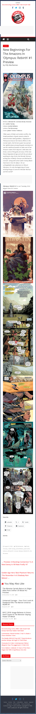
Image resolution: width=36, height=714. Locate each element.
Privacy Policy (16, 704)
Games (26, 702)
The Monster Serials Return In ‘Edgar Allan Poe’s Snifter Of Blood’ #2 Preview (17, 590)
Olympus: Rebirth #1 (23, 551)
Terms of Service (25, 704)
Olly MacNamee (19, 546)
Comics (6, 46)
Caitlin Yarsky (11, 549)
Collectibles (20, 702)
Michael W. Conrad (13, 551)
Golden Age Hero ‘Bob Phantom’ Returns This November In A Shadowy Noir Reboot (18, 575)
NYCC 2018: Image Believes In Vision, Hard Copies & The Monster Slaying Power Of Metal (16, 614)
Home (5, 702)
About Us (9, 704)
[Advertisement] (22, 677)
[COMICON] (18, 11)
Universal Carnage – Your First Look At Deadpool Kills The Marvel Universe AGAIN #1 (17, 602)
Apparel (31, 702)
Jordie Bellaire (19, 549)
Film (14, 702)
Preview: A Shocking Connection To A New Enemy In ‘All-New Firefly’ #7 (17, 563)
